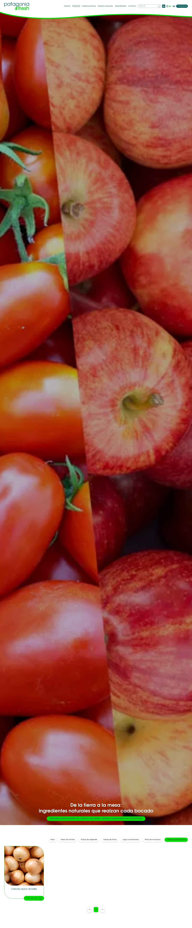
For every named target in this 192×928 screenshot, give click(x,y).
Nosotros (67, 6)
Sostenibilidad (120, 6)
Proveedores (182, 6)
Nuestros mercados (105, 6)
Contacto (132, 6)
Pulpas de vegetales (89, 840)
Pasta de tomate (68, 840)
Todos (52, 840)
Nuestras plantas (89, 6)
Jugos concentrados (131, 840)
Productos (76, 6)
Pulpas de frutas (109, 840)
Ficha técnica (31, 898)
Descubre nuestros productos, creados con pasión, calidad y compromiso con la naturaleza (96, 819)
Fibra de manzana (152, 840)
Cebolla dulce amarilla (176, 840)
